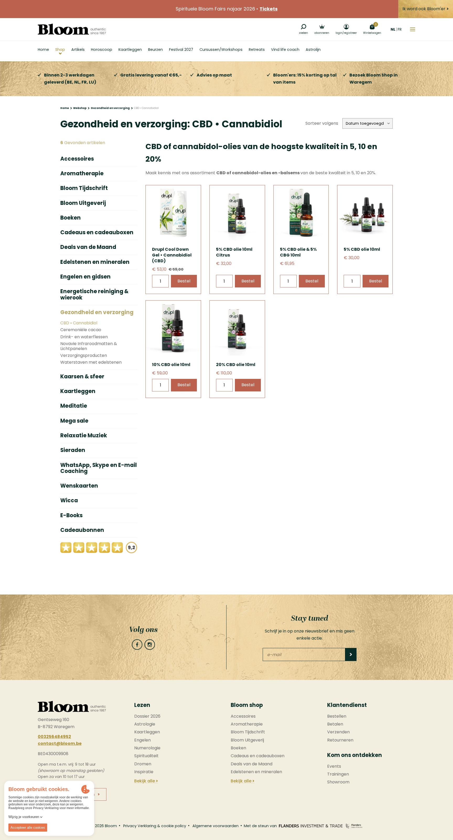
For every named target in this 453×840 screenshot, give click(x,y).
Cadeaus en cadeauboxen (96, 233)
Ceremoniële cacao (80, 330)
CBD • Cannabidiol (78, 323)
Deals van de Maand (88, 247)
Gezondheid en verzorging (110, 108)
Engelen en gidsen (85, 277)
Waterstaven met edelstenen (91, 362)
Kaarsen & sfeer (82, 377)
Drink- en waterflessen (84, 337)
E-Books (71, 515)
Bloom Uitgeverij (83, 203)
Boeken (70, 218)
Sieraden (72, 450)
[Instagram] (149, 644)
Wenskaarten (79, 486)
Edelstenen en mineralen (95, 262)
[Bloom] (72, 29)
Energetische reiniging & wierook (94, 294)
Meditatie (73, 406)
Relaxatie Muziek (83, 436)
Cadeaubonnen (82, 530)
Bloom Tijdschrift (84, 188)
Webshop (80, 108)
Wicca (69, 501)
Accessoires (77, 159)
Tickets (269, 9)
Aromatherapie (82, 174)
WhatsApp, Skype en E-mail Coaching (98, 468)
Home (64, 108)
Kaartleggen (77, 391)
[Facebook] (137, 644)
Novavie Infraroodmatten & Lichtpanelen (88, 346)
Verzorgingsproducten (83, 355)
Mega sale (74, 421)
